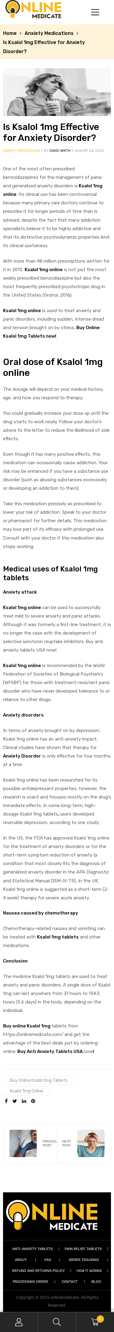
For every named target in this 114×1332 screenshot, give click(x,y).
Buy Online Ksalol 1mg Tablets (38, 1080)
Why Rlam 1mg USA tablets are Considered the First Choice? (84, 1143)
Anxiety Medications (49, 33)
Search (57, 1322)
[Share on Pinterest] (33, 1101)
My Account (19, 1322)
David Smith (60, 151)
